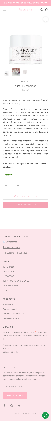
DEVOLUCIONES (10, 285)
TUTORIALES (9, 267)
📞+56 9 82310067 (11, 247)
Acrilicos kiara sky (10, 309)
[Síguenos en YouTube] (19, 405)
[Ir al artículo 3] (25, 72)
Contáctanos (11, 242)
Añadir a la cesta (25, 196)
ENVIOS (6, 290)
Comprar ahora (25, 205)
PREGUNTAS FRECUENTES (15, 253)
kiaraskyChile (25, 82)
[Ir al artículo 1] (7, 72)
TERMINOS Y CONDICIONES (16, 281)
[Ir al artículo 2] (16, 72)
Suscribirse (15, 395)
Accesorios (8, 304)
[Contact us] (45, 415)
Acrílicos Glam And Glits (13, 313)
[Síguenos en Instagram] (11, 405)
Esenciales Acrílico (11, 318)
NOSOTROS (8, 276)
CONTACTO (8, 271)
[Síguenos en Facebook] (4, 405)
